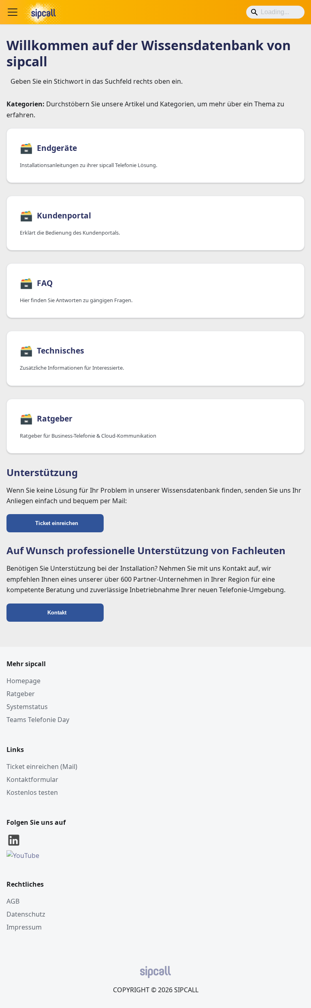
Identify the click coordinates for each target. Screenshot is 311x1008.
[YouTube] (22, 855)
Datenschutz (25, 914)
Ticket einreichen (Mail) (41, 766)
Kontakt (56, 613)
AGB (12, 901)
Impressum (24, 927)
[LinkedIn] (13, 845)
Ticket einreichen (56, 523)
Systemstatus (27, 706)
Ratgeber (20, 693)
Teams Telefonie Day (37, 719)
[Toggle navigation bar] (12, 12)
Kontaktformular (32, 779)
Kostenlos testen (32, 792)
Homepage (23, 680)
